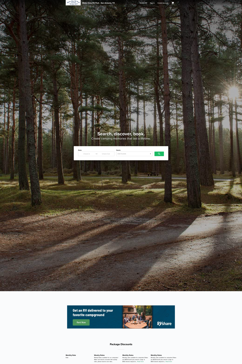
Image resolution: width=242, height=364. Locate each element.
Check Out (106, 154)
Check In (86, 154)
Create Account (162, 3)
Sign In (152, 3)
